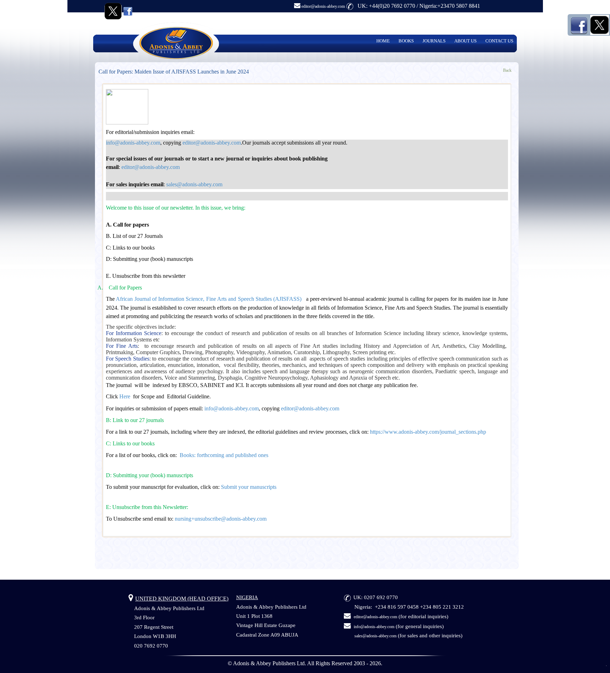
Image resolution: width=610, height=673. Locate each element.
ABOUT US (465, 40)
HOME (383, 40)
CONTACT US (499, 40)
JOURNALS (434, 40)
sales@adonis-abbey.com (375, 635)
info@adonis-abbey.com (374, 626)
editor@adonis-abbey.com (322, 6)
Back (507, 70)
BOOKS (406, 40)
